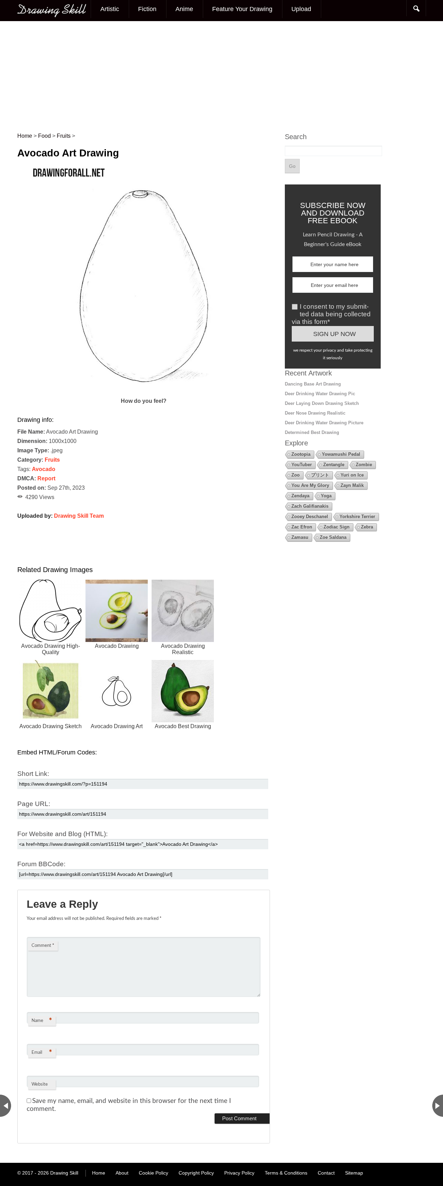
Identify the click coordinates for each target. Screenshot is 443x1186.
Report (46, 478)
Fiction (147, 9)
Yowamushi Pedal (341, 454)
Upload (301, 9)
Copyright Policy (196, 1173)
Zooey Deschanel (309, 516)
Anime (184, 9)
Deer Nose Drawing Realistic (315, 413)
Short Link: (33, 773)
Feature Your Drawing (242, 9)
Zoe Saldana (333, 537)
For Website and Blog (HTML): (62, 834)
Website (39, 1084)
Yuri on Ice (352, 475)
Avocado (43, 469)
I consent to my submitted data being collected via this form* (331, 314)
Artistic (109, 9)
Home (98, 1173)
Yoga (326, 495)
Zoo (295, 475)
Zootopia (300, 454)
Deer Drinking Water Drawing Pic (320, 393)
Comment (42, 945)
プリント (320, 475)
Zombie (364, 464)
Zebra (367, 526)
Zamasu (299, 537)
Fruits (52, 460)
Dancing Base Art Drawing (313, 384)
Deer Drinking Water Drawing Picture (324, 422)
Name (41, 1021)
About (122, 1173)
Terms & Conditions (286, 1173)
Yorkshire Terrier (357, 516)
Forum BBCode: (41, 864)
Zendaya (300, 495)
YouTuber (301, 464)
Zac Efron (301, 526)
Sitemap (354, 1173)
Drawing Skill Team (79, 516)
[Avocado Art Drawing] (143, 392)
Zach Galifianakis (309, 506)
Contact (326, 1173)
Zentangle (333, 464)
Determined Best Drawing (312, 432)
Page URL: (33, 803)
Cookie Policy (153, 1173)
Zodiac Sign (337, 526)
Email (41, 1053)
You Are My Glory (310, 485)
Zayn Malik (352, 485)
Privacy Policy (239, 1173)
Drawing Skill (64, 1173)
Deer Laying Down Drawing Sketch (322, 403)
